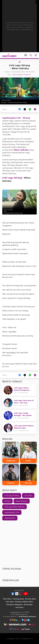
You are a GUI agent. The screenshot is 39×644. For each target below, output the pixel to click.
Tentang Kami (18, 599)
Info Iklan (10, 602)
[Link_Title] (19, 62)
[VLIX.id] (26, 620)
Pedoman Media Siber (24, 602)
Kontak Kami (30, 599)
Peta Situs (7, 599)
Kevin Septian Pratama (22, 75)
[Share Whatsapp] (29, 109)
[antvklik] (31, 624)
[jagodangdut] (25, 629)
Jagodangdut (10, 518)
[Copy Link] (35, 109)
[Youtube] (26, 593)
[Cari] (30, 55)
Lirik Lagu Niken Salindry (14, 507)
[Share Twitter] (24, 109)
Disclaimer (28, 604)
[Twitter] (16, 593)
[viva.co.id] (14, 620)
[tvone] (15, 624)
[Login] (25, 55)
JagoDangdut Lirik (11, 118)
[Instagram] (20, 593)
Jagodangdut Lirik (12, 512)
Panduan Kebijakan (14, 604)
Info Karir (20, 607)
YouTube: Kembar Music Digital (17, 102)
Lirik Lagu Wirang (12, 178)
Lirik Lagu (28, 495)
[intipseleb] (14, 629)
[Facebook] (12, 593)
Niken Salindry (21, 150)
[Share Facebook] (19, 109)
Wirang (26, 118)
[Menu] (36, 55)
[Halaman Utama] (9, 55)
